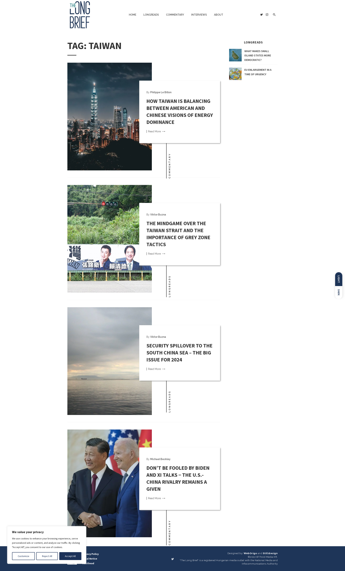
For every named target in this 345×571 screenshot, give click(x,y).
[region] (46, 545)
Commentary (175, 14)
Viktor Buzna (158, 214)
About (218, 14)
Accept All (70, 556)
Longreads (151, 14)
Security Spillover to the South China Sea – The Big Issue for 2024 (179, 352)
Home (132, 14)
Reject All (47, 556)
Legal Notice (89, 558)
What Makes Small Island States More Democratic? (257, 55)
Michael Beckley (160, 459)
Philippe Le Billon (160, 92)
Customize (23, 556)
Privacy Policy (90, 554)
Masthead (88, 563)
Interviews (199, 14)
